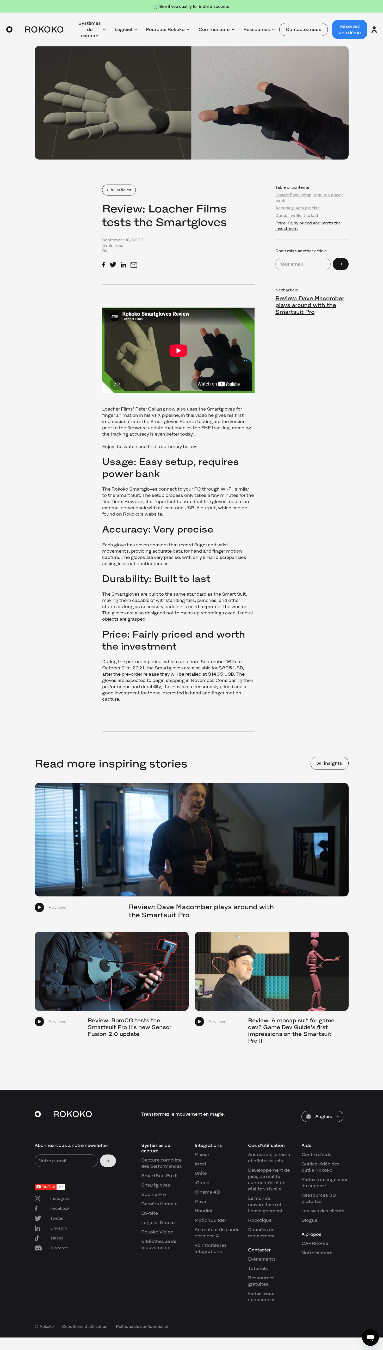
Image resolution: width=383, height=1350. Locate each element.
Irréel (200, 1163)
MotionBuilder (210, 1220)
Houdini (203, 1210)
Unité (201, 1173)
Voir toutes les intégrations (211, 1248)
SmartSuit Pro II (159, 1175)
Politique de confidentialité (142, 1326)
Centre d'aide (316, 1154)
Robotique (259, 1220)
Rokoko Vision (157, 1232)
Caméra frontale (159, 1203)
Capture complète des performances (161, 1163)
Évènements (262, 1259)
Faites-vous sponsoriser (261, 1296)
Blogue (309, 1220)
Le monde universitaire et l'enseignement (265, 1204)
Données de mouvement (261, 1232)
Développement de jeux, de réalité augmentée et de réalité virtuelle (269, 1180)
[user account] (374, 29)
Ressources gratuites (261, 1281)
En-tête (149, 1213)
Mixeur (202, 1154)
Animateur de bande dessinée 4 (217, 1232)
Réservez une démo (350, 29)
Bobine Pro (153, 1194)
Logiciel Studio (158, 1222)
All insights (329, 763)
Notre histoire (316, 1252)
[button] (322, 1116)
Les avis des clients (322, 1210)
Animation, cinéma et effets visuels (269, 1157)
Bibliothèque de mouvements (158, 1244)
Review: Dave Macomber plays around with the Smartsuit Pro (309, 305)
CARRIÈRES (315, 1243)
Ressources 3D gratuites (318, 1198)
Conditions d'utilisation (85, 1326)
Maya (200, 1201)
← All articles (119, 190)
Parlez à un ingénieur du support (324, 1182)
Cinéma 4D (207, 1192)
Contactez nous (303, 29)
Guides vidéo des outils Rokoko (320, 1167)
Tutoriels (258, 1268)
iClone (202, 1182)
